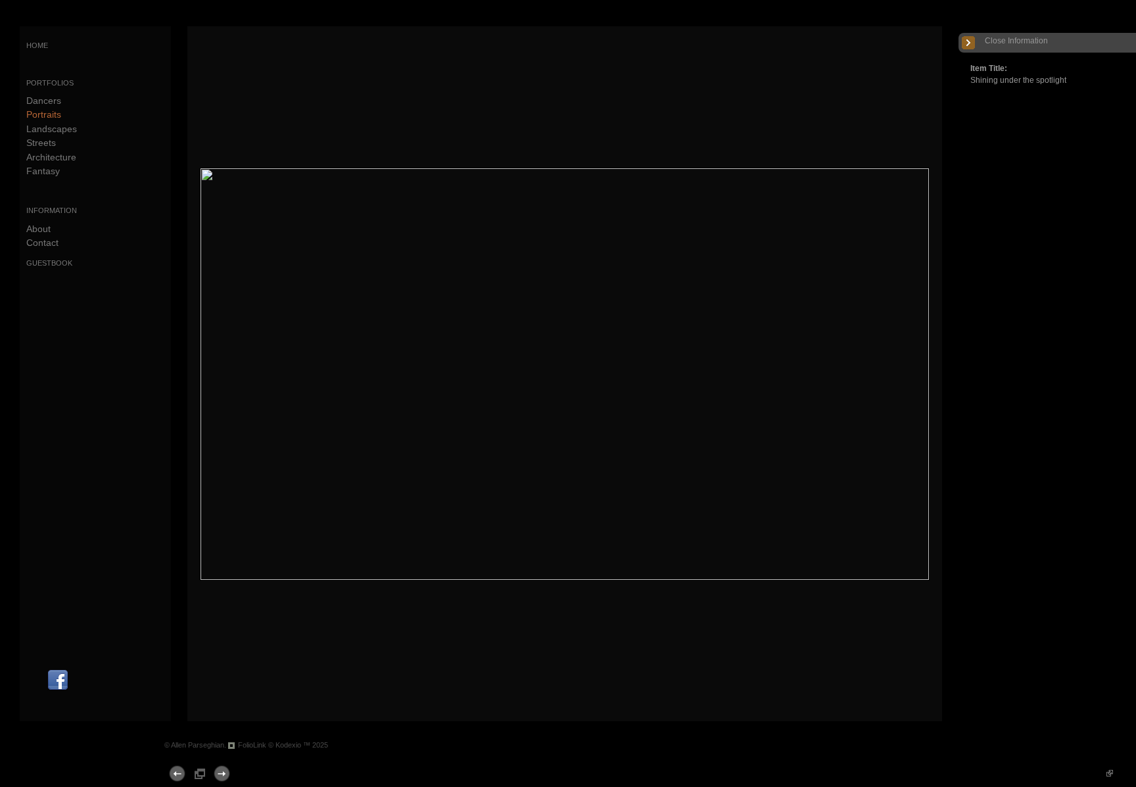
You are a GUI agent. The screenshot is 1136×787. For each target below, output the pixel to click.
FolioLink (252, 745)
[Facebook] (58, 688)
